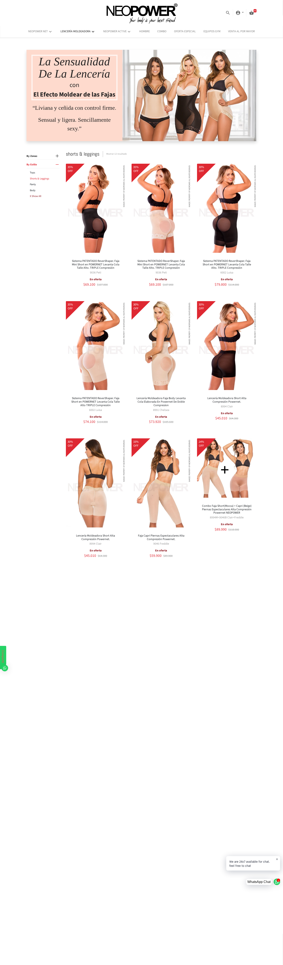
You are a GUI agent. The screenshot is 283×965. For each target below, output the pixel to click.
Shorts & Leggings (39, 178)
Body (32, 190)
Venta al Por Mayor (241, 31)
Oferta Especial (185, 31)
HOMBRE (144, 31)
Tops (32, 173)
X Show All (35, 196)
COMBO (161, 31)
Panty (33, 184)
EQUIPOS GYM (211, 31)
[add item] (57, 156)
